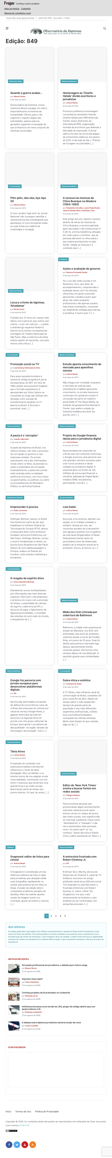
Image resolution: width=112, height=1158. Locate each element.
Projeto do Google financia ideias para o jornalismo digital (82, 437)
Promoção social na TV (24, 364)
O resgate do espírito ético (27, 578)
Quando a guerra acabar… (26, 92)
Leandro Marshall (21, 439)
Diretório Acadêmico (69, 186)
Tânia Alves (17, 751)
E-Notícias (63, 259)
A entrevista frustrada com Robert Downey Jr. (80, 858)
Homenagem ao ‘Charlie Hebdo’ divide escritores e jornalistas (79, 96)
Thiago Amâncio (73, 795)
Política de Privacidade (47, 1111)
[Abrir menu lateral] (7, 28)
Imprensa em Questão (15, 497)
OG (15, 693)
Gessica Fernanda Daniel (76, 272)
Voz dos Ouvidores (66, 497)
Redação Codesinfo (33, 1012)
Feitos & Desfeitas (13, 426)
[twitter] (17, 1144)
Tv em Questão (14, 186)
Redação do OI (31, 996)
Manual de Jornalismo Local (17, 13)
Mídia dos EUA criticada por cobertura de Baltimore (80, 613)
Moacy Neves (31, 968)
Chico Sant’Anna (32, 982)
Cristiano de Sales (74, 684)
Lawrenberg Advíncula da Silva (27, 368)
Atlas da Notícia (11, 8)
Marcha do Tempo (15, 81)
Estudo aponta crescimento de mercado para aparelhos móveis (82, 367)
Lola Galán (69, 506)
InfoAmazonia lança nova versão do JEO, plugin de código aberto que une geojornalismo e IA (58, 1007)
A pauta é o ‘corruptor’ (24, 435)
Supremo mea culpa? (32, 979)
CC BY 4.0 (24, 1125)
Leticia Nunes (72, 103)
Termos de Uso (23, 1111)
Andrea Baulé (19, 863)
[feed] (32, 1144)
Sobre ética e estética (76, 680)
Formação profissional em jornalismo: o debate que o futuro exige (54, 965)
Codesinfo (26, 8)
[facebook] (9, 1144)
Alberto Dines (19, 96)
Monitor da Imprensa (69, 81)
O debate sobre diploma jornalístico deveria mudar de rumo (51, 1022)
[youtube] (24, 1144)
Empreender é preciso (24, 506)
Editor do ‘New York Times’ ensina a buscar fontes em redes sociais (79, 788)
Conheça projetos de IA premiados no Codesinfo (46, 992)
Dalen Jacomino (20, 510)
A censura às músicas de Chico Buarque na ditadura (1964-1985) (79, 201)
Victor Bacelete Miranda (24, 582)
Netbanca (10, 847)
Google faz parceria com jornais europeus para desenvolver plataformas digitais (26, 685)
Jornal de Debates (13, 569)
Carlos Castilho (31, 1026)
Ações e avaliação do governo (81, 268)
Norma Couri (19, 309)
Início (8, 1111)
